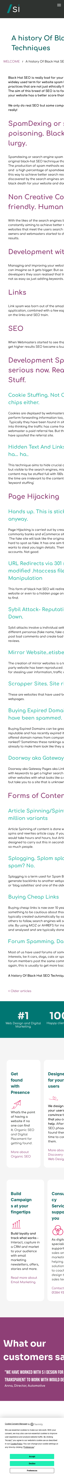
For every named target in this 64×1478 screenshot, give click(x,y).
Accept (32, 1456)
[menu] (59, 5)
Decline (32, 1463)
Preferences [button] (29, 1447)
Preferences (32, 1470)
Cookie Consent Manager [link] (16, 1424)
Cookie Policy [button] (16, 1444)
